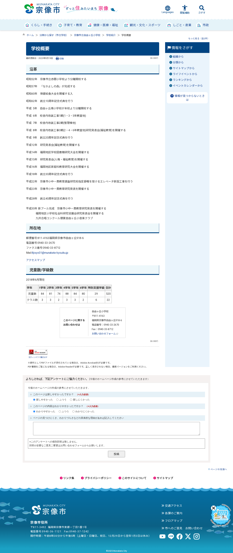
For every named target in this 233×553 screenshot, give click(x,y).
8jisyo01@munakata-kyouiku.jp (50, 252)
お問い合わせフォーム (104, 333)
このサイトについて (134, 478)
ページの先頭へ (218, 469)
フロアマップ (173, 520)
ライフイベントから (185, 74)
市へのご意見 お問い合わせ (183, 528)
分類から (178, 62)
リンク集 (68, 478)
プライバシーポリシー (98, 478)
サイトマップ (164, 478)
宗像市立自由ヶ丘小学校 (87, 35)
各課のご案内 (173, 513)
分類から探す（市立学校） (54, 35)
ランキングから (182, 79)
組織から (178, 56)
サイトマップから (184, 68)
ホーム (30, 35)
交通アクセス (173, 505)
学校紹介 (111, 35)
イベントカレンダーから (188, 85)
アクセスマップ (35, 260)
